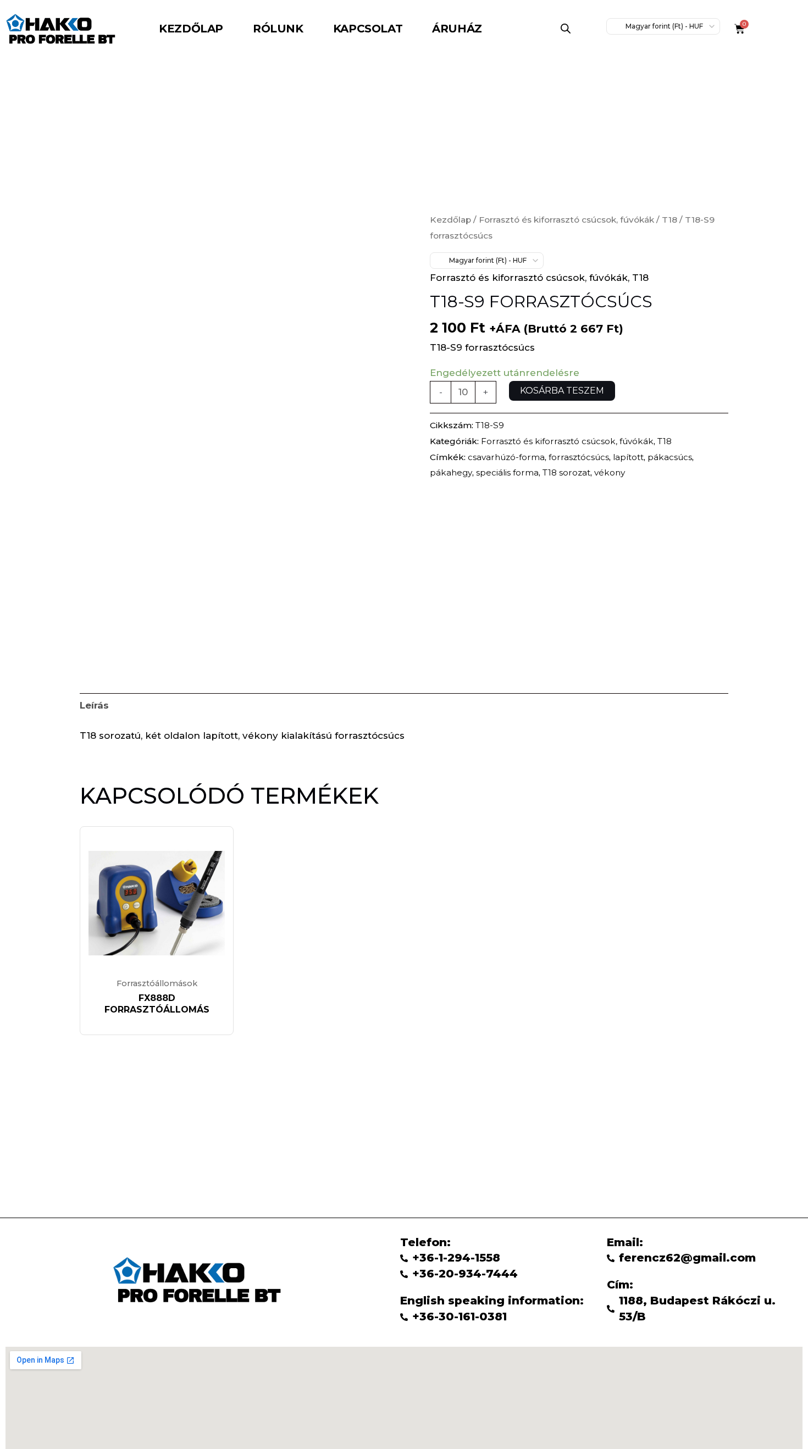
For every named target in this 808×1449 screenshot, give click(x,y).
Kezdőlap (191, 28)
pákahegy (451, 472)
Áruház (457, 28)
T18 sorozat (566, 472)
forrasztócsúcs (579, 457)
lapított (628, 457)
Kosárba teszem (562, 390)
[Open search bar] (565, 29)
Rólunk (278, 28)
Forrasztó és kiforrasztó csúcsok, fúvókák (566, 219)
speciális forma (507, 472)
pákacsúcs (669, 457)
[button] (459, 28)
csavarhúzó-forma (506, 457)
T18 (669, 219)
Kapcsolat (367, 28)
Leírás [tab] (94, 705)
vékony (609, 472)
